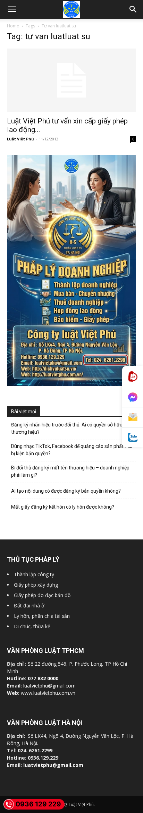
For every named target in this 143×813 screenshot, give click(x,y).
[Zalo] (132, 437)
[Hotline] (132, 376)
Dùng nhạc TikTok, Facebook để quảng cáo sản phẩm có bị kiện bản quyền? (72, 449)
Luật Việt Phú (20, 138)
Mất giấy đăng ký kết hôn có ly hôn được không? (62, 507)
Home (13, 26)
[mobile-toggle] (12, 9)
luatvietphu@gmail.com (49, 685)
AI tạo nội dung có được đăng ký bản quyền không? (66, 491)
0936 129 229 (38, 804)
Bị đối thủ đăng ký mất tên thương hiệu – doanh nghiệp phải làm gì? (70, 471)
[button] (133, 9)
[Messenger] (132, 397)
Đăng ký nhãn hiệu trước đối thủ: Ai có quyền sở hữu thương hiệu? (67, 428)
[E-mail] (132, 417)
